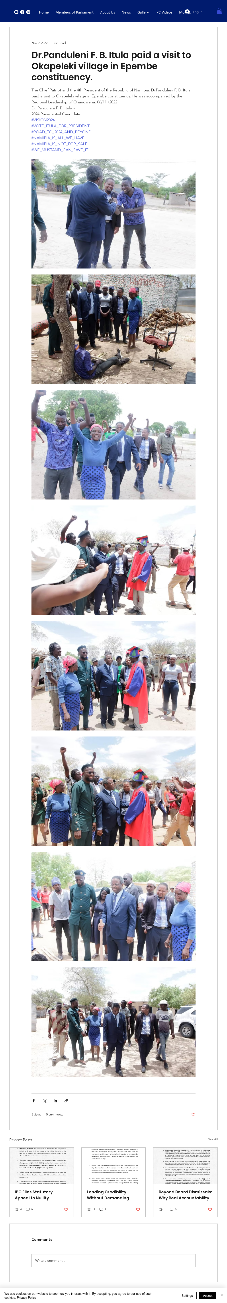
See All (213, 1139)
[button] (219, 11)
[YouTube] (16, 12)
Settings (187, 1295)
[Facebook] (22, 12)
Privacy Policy (26, 1297)
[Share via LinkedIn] (55, 1101)
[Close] (221, 1295)
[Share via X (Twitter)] (44, 1101)
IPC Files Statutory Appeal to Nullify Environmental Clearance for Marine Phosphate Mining (37, 1195)
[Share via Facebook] (33, 1101)
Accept (208, 1295)
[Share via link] (66, 1101)
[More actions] (193, 42)
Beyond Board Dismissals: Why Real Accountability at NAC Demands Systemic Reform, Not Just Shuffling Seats (185, 1195)
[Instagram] (28, 12)
